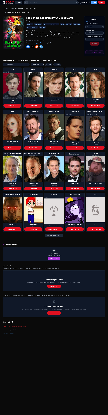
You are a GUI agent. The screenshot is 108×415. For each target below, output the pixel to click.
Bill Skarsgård (75, 143)
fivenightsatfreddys (32, 27)
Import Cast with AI (96, 52)
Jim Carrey (54, 183)
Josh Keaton (33, 99)
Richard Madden (74, 183)
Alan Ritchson (54, 141)
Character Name (89, 30)
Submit (94, 44)
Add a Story (84, 2)
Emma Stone (95, 99)
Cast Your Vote (12, 105)
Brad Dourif (12, 183)
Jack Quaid (95, 143)
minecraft (68, 24)
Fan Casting (6, 8)
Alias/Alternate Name (93, 36)
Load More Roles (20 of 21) (54, 235)
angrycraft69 (38, 43)
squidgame (38, 24)
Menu (19, 2)
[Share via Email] (41, 46)
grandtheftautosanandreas (51, 24)
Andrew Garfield (74, 99)
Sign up (101, 2)
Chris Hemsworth (33, 141)
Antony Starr (12, 224)
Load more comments (8, 333)
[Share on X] (32, 46)
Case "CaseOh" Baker (95, 183)
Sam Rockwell (33, 224)
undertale (29, 24)
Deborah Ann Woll (12, 141)
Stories (12, 8)
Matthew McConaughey (75, 224)
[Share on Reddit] (36, 46)
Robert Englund (33, 183)
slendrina (42, 27)
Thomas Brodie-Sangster (54, 99)
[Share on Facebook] (28, 46)
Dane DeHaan (12, 100)
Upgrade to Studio (54, 258)
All (25, 2)
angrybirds (77, 24)
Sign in (94, 2)
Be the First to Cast (54, 229)
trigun (62, 24)
